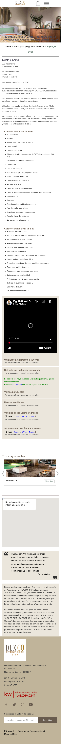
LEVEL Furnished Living (15, 481)
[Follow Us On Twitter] (14, 704)
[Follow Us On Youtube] (30, 704)
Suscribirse (47, 720)
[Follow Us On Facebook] (6, 704)
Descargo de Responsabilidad (31, 731)
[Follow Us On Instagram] (22, 704)
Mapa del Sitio (10, 734)
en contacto (17, 384)
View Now (49, 481)
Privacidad (9, 731)
